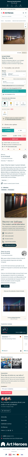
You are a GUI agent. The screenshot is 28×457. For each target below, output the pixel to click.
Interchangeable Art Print (9, 94)
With (21, 130)
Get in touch (7, 410)
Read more (10, 160)
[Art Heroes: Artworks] (26, 417)
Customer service (6, 423)
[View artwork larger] (25, 24)
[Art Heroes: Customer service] (26, 423)
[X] (12, 430)
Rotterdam (4, 189)
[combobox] (12, 16)
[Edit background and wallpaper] (25, 26)
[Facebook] (10, 430)
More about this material (21, 71)
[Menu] (2, 13)
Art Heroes (4, 427)
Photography (11, 189)
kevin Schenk (6, 56)
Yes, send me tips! (6, 392)
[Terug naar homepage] (8, 13)
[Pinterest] (8, 430)
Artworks (4, 417)
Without (8, 130)
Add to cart (15, 139)
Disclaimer (14, 449)
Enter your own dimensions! (13, 85)
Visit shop (3, 160)
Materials (4, 420)
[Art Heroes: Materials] (26, 420)
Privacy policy (14, 451)
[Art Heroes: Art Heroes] (26, 427)
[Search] (25, 16)
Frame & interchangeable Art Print (11, 91)
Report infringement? (21, 449)
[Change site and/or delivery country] (26, 9)
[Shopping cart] (26, 13)
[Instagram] (6, 430)
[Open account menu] (23, 13)
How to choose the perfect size (19, 78)
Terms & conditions (7, 449)
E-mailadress (4, 386)
